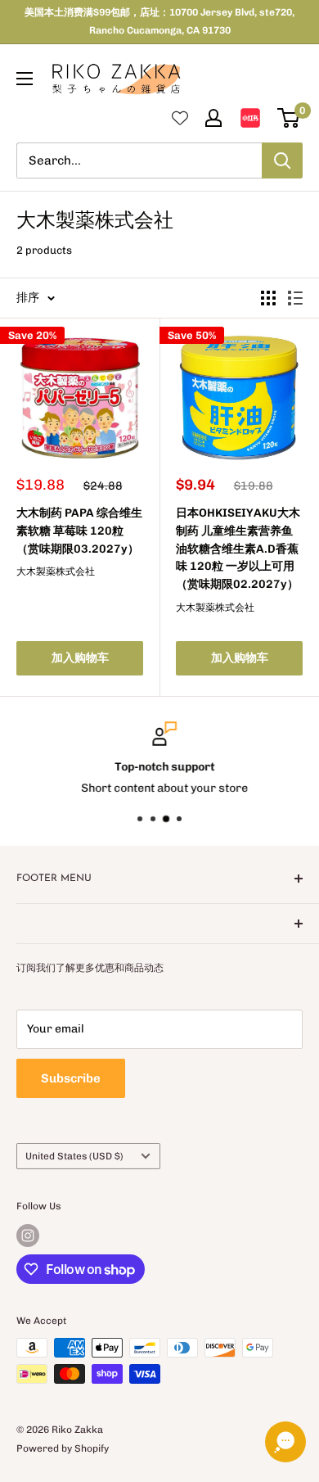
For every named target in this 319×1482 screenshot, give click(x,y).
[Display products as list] (295, 298)
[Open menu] (24, 78)
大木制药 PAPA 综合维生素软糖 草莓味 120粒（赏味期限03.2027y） (79, 530)
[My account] (213, 118)
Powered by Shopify (62, 1448)
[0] (289, 118)
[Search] (282, 160)
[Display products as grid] (268, 298)
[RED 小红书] (250, 118)
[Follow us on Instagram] (27, 1235)
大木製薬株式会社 (55, 571)
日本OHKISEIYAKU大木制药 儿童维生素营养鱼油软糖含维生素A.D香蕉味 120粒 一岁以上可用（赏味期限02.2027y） (238, 548)
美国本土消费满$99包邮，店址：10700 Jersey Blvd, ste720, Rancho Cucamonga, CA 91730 (159, 21)
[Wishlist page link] (180, 118)
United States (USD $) (74, 1156)
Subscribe (71, 1078)
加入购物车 (80, 658)
